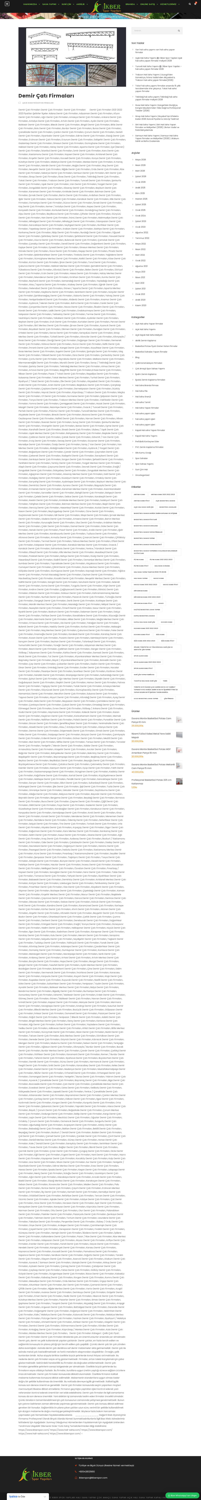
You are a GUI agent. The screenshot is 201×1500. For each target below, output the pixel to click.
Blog (137, 357)
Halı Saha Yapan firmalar (147, 407)
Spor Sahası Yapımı (144, 464)
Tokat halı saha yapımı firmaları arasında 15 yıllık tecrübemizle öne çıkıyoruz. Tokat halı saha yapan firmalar (157, 88)
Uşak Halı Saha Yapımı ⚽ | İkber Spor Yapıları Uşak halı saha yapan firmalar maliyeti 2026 (158, 59)
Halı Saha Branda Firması (146, 385)
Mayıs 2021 (140, 271)
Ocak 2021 (140, 294)
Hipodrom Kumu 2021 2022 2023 (147, 597)
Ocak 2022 (140, 260)
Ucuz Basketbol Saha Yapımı (146, 698)
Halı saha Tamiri (142, 402)
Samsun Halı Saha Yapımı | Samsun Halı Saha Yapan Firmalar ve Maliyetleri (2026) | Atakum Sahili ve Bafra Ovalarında (157, 138)
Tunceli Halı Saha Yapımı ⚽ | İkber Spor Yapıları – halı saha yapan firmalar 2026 (158, 67)
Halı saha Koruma (162, 566)
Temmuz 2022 (142, 238)
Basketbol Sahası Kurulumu (146, 526)
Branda (130, 4)
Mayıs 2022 (140, 243)
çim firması (168, 698)
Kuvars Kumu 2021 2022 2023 (146, 628)
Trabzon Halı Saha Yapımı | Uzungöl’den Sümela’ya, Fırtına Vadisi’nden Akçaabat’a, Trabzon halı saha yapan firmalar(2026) (155, 77)
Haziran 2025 (141, 199)
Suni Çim (66, 4)
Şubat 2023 (140, 221)
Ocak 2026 (140, 182)
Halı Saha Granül (143, 396)
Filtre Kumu (139, 559)
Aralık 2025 (140, 187)
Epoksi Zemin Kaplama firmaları (150, 379)
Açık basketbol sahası (165, 501)
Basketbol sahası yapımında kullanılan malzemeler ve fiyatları (155, 552)
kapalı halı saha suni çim (144, 622)
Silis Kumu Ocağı (143, 452)
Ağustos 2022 (141, 232)
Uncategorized (142, 475)
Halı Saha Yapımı (140, 578)
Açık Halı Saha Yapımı (145, 329)
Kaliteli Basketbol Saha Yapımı (147, 610)
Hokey (161, 603)
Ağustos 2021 (141, 266)
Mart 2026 (140, 170)
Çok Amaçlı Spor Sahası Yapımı (150, 368)
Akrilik (80, 4)
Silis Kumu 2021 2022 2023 (144, 641)
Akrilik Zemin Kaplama (145, 340)
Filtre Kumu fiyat (141, 566)
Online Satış (147, 4)
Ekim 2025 (140, 193)
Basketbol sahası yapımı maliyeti (148, 544)
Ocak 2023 (140, 227)
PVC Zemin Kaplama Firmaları (149, 447)
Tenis (165, 681)
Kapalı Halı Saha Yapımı (146, 436)
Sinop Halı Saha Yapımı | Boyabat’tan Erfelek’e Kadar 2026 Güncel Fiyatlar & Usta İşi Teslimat (157, 117)
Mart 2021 (139, 283)
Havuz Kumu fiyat (170, 584)
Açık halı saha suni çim (143, 507)
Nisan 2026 (140, 165)
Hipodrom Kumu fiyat (143, 603)
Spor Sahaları (141, 458)
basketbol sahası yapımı (144, 538)
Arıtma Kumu (139, 494)
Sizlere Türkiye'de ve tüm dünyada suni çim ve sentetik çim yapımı (153, 648)
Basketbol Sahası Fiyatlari (145, 519)
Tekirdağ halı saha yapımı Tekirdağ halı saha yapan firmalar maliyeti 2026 (156, 98)
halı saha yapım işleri (145, 413)
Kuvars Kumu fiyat (142, 634)
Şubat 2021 (140, 288)
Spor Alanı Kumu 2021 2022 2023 (147, 662)
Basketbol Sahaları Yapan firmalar (151, 351)
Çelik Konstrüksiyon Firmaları (38, 103)
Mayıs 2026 (140, 159)
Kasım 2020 (140, 305)
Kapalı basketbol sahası (144, 616)
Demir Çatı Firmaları (46, 95)
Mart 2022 (140, 255)
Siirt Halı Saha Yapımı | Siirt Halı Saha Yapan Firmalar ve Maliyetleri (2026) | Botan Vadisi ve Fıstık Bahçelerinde (157, 127)
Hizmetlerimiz (168, 4)
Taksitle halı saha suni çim (145, 681)
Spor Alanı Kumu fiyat (143, 668)
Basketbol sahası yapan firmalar (148, 532)
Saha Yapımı (49, 4)
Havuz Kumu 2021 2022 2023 (145, 584)
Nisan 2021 (140, 277)
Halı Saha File (141, 391)
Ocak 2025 (140, 210)
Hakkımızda (30, 4)
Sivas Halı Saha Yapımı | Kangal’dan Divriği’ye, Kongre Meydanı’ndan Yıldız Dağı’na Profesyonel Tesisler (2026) (158, 108)
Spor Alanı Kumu (141, 656)
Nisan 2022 (140, 249)
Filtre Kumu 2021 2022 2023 (161, 559)
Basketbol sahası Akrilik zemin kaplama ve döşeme (155, 513)
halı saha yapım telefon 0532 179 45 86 (150, 572)
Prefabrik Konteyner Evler (147, 441)
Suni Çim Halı (141, 469)
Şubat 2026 (140, 176)
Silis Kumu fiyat (167, 641)
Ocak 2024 (140, 215)
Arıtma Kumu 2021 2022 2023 (163, 494)
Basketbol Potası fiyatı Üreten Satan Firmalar (156, 346)
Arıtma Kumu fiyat (142, 501)
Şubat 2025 (140, 204)
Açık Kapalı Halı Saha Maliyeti (148, 335)
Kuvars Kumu (166, 622)
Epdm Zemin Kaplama (145, 374)
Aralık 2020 (140, 299)
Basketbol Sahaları (167, 507)
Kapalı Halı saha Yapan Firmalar (150, 430)
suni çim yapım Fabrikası (144, 674)
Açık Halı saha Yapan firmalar (149, 323)
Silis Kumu (160, 634)
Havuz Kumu (158, 578)
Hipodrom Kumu (141, 591)
